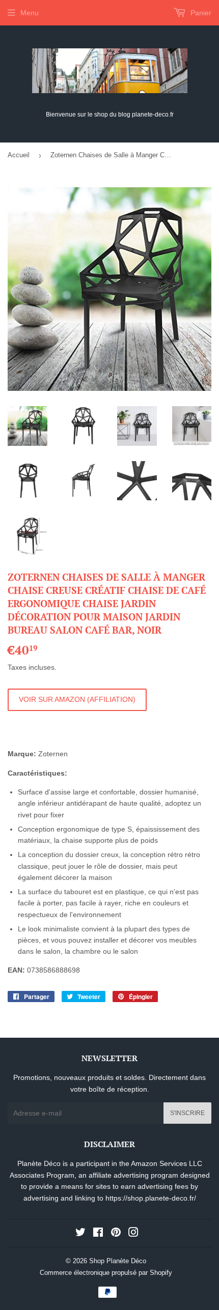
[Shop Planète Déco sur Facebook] (98, 1234)
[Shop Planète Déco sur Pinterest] (116, 1234)
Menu (29, 13)
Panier (199, 13)
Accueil (19, 155)
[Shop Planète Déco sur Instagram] (133, 1234)
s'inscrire (187, 1113)
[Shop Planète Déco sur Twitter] (80, 1234)
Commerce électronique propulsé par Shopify (106, 1272)
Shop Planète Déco (117, 1261)
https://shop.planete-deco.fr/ (150, 1198)
